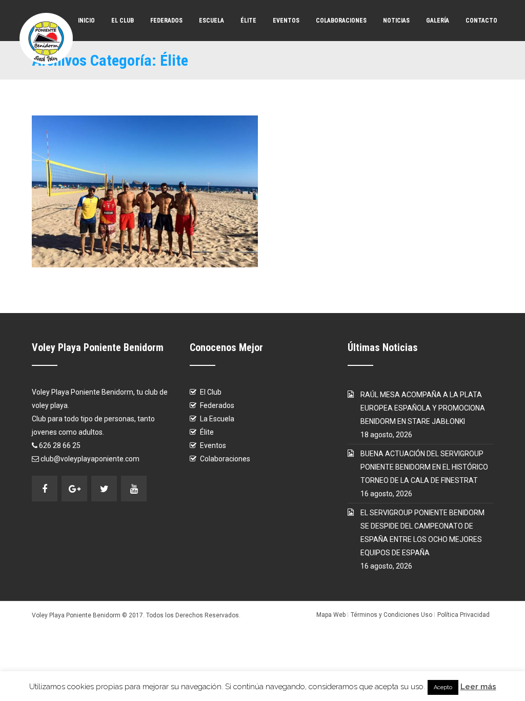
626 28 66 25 (59, 445)
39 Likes (183, 191)
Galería (437, 20)
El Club (122, 20)
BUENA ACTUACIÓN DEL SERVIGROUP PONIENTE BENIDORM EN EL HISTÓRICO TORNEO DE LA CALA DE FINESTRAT (424, 467)
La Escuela (217, 419)
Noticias (396, 20)
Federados (166, 20)
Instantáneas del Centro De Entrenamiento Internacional (125, 140)
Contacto (481, 20)
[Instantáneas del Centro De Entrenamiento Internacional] (107, 191)
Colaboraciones (341, 20)
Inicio (86, 20)
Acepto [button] (443, 687)
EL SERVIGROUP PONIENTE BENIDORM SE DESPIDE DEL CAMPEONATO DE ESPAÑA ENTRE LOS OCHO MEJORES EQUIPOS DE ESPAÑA (422, 533)
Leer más (478, 686)
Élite (248, 20)
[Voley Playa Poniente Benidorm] (46, 38)
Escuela (211, 20)
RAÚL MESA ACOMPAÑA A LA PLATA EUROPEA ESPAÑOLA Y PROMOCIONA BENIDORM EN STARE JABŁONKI (422, 408)
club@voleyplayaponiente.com (90, 459)
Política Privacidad (463, 614)
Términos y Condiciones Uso (391, 614)
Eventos (286, 20)
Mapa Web (331, 614)
